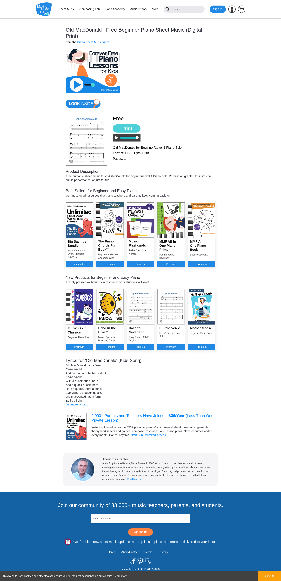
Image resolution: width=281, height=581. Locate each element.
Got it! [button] (269, 576)
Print (126, 129)
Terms (148, 552)
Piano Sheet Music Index (93, 42)
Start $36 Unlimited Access (148, 435)
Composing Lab (89, 9)
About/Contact (130, 552)
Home (111, 552)
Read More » (134, 479)
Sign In (217, 9)
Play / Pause (116, 137)
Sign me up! (140, 532)
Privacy (163, 552)
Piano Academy (115, 9)
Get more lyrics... (77, 404)
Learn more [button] (120, 576)
